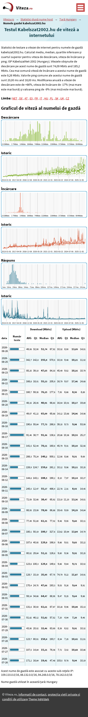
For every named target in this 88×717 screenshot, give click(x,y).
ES (31, 98)
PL (51, 98)
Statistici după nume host (37, 19)
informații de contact (32, 694)
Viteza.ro (8, 19)
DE (21, 98)
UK (62, 98)
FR (36, 98)
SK (56, 98)
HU (46, 98)
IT (41, 98)
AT (26, 98)
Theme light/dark (38, 699)
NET (14, 98)
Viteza (24, 8)
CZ (67, 98)
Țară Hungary (68, 19)
